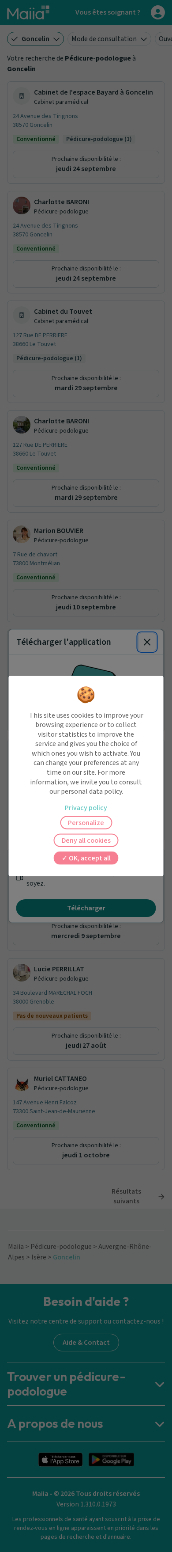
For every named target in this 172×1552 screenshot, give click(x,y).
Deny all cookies (86, 840)
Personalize (86, 822)
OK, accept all (89, 858)
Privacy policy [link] (86, 807)
